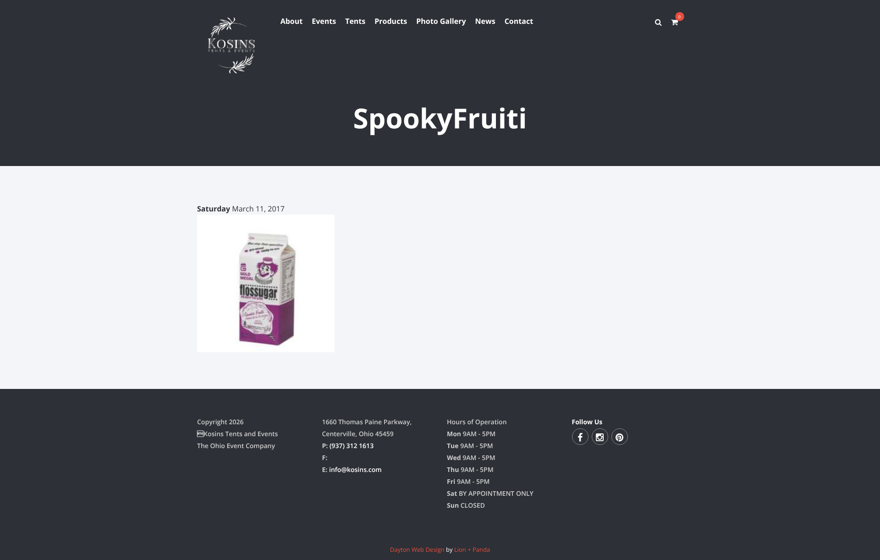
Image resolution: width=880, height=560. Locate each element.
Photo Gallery (441, 21)
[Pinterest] (619, 436)
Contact (519, 21)
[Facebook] (580, 436)
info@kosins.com (355, 470)
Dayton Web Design (417, 549)
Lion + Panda (472, 549)
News (485, 21)
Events (324, 21)
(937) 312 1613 (352, 446)
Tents (355, 21)
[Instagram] (600, 436)
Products (390, 21)
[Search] (658, 22)
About (291, 21)
